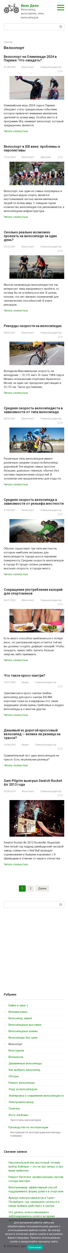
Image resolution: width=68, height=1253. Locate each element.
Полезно (14, 1108)
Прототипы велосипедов (25, 1119)
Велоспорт (28, 67)
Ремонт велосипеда (21, 1082)
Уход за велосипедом (22, 1089)
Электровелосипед (21, 1102)
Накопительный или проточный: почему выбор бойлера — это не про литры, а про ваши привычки (35, 1166)
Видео (25, 682)
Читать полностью (16, 131)
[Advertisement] (34, 949)
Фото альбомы (18, 1115)
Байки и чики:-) (18, 1005)
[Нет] (63, 1235)
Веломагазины (18, 1012)
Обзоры (13, 1076)
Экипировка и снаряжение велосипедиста (36, 1095)
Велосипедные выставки (24, 1024)
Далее (42, 888)
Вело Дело (30, 6)
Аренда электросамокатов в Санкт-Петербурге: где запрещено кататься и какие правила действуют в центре (34, 1201)
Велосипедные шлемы (23, 1031)
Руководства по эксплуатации (28, 1127)
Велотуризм (16, 1050)
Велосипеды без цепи (22, 1037)
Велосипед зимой (20, 1018)
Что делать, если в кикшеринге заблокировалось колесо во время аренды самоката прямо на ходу (31, 1216)
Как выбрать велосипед (24, 1070)
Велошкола (15, 1057)
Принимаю (35, 1247)
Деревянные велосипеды (25, 1063)
